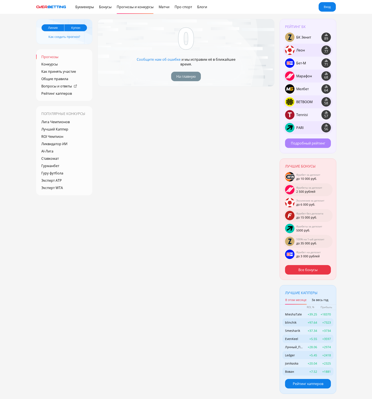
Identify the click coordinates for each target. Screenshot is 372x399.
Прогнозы (49, 56)
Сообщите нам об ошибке (159, 59)
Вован (289, 372)
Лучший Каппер (54, 129)
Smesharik (292, 331)
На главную (186, 76)
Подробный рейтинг (308, 143)
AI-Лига (47, 151)
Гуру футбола (52, 173)
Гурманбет (50, 165)
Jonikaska (291, 363)
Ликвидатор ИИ (54, 143)
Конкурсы (49, 64)
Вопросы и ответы (56, 86)
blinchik (290, 322)
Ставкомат (50, 158)
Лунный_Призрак (293, 347)
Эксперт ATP (51, 180)
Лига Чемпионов (55, 122)
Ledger (290, 355)
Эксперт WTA (52, 187)
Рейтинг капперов (56, 93)
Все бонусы (308, 269)
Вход (327, 7)
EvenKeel (291, 339)
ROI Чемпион (52, 136)
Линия (53, 28)
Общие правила (54, 78)
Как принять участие (58, 71)
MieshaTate (293, 314)
